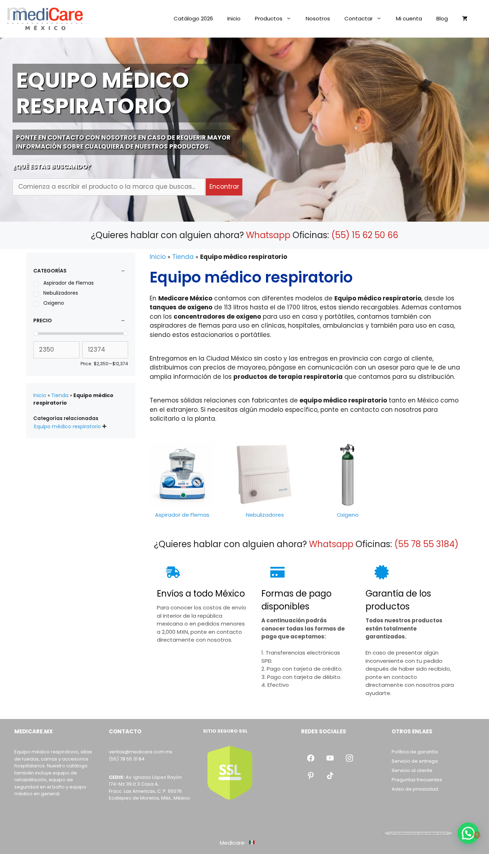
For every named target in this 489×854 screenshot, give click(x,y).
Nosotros (318, 18)
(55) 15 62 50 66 (364, 235)
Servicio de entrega (415, 761)
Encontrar (224, 186)
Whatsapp (268, 235)
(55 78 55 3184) (426, 544)
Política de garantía (415, 751)
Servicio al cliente (412, 770)
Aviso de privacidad (415, 789)
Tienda (183, 256)
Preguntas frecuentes (417, 779)
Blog (442, 18)
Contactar (358, 18)
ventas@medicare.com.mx (140, 751)
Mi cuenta (409, 18)
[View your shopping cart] (465, 18)
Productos (268, 18)
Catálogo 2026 (193, 18)
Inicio (234, 18)
